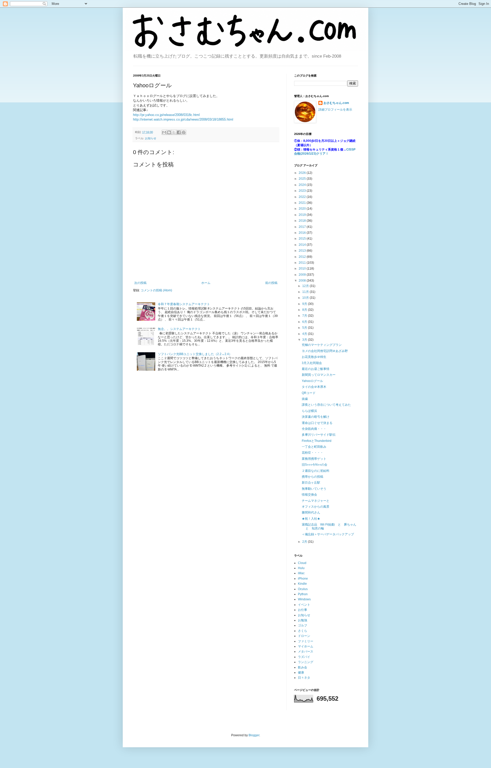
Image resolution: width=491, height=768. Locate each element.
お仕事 (302, 610)
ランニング (305, 662)
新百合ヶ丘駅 (311, 482)
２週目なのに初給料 (315, 471)
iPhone (303, 578)
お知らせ (150, 138)
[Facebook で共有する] (178, 132)
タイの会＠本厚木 (314, 387)
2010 (303, 268)
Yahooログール (312, 381)
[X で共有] (173, 132)
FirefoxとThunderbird (316, 441)
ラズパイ (304, 657)
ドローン (304, 636)
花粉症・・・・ (312, 452)
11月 (306, 292)
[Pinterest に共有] (183, 132)
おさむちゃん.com (336, 103)
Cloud (302, 563)
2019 (303, 215)
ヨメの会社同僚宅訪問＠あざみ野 (325, 351)
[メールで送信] (164, 132)
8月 (305, 310)
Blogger (254, 735)
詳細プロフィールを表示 (335, 109)
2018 (303, 220)
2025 (303, 178)
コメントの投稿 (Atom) (156, 290)
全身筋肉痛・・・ (314, 429)
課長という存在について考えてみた (326, 405)
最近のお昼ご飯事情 (315, 369)
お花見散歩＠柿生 (314, 357)
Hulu (301, 568)
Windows (304, 599)
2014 (303, 245)
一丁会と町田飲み (314, 447)
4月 (305, 334)
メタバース (305, 651)
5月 (305, 327)
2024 (303, 185)
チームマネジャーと (315, 501)
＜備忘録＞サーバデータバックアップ (328, 534)
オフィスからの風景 (315, 506)
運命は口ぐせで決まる (317, 423)
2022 (303, 197)
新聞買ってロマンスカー (319, 375)
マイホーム (305, 646)
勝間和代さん (311, 512)
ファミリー (305, 641)
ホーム (205, 283)
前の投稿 (271, 283)
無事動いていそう (314, 488)
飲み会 (302, 667)
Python (303, 594)
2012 (303, 257)
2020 (303, 208)
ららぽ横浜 (309, 411)
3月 (305, 340)
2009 (303, 274)
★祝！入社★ (311, 518)
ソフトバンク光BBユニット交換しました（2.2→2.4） (195, 354)
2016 (303, 232)
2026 (303, 173)
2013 (303, 250)
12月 (306, 286)
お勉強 (302, 620)
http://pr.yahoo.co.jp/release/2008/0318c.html (166, 115)
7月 (305, 315)
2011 (303, 262)
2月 (305, 541)
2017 (303, 227)
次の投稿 (140, 283)
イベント (304, 604)
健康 (301, 672)
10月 (306, 298)
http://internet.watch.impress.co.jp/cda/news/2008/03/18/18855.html (183, 119)
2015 (303, 238)
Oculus (303, 589)
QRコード (309, 393)
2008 (303, 280)
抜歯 (305, 399)
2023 (303, 191)
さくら (302, 631)
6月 (305, 322)
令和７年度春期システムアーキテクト (184, 304)
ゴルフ (302, 625)
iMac (301, 573)
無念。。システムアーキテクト (179, 329)
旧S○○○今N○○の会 (314, 464)
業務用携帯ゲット (314, 459)
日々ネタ (304, 677)
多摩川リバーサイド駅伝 (319, 434)
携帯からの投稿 (312, 476)
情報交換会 (309, 494)
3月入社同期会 (312, 363)
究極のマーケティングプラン (322, 345)
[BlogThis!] (169, 132)
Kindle (302, 583)
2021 (303, 203)
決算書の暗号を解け (315, 417)
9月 (305, 304)
